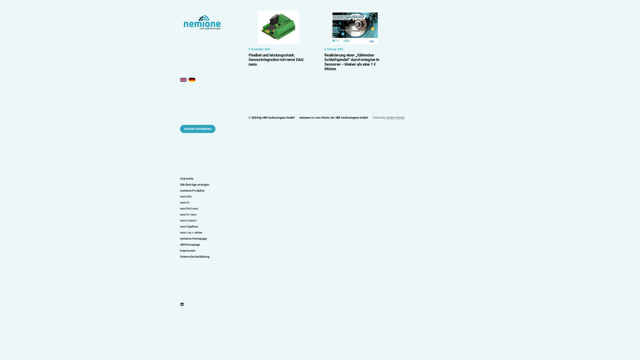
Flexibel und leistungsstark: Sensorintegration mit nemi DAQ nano (275, 60)
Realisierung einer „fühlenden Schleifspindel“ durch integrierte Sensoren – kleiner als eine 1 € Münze (351, 62)
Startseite (187, 178)
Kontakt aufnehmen (197, 128)
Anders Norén (395, 117)
